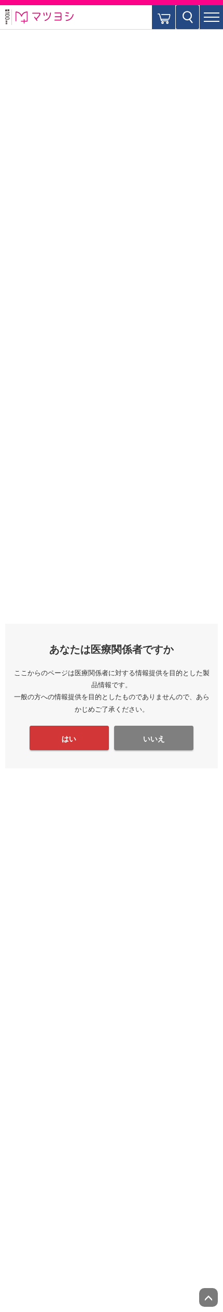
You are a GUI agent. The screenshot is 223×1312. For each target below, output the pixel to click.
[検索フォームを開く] (187, 17)
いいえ (154, 739)
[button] (211, 17)
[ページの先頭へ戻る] (208, 1297)
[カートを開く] (163, 17)
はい (69, 739)
